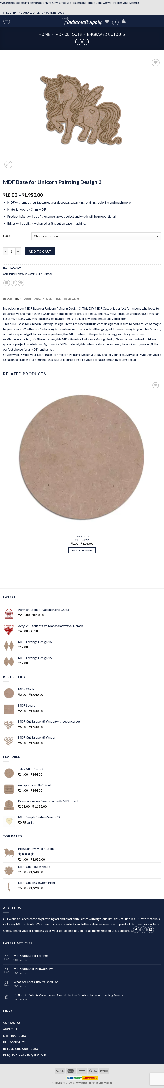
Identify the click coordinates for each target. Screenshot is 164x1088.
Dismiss (134, 2)
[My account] (115, 22)
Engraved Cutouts (106, 34)
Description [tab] (12, 298)
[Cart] (124, 21)
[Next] (18, 164)
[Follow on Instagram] (143, 929)
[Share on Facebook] (14, 283)
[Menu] (6, 21)
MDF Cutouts (68, 34)
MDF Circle (82, 540)
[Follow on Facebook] (136, 929)
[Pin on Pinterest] (21, 283)
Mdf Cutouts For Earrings (30, 955)
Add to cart (40, 251)
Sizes (6, 235)
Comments (20, 960)
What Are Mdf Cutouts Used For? (36, 982)
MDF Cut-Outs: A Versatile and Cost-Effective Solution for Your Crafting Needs (68, 995)
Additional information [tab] (42, 298)
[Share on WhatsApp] (6, 283)
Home (44, 34)
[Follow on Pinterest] (150, 929)
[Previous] (5, 567)
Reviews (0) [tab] (71, 298)
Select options (82, 550)
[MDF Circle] (82, 457)
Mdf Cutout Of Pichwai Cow (33, 968)
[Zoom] (8, 164)
